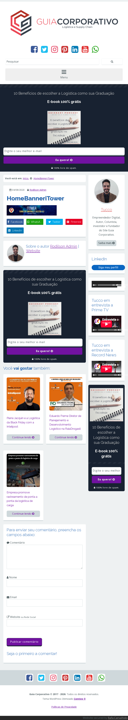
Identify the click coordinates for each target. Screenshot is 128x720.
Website (33, 251)
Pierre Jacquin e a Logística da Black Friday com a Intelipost (23, 422)
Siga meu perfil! (108, 267)
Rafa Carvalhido (118, 718)
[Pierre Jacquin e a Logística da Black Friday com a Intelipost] (23, 394)
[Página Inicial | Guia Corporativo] (64, 23)
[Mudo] (119, 330)
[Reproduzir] (93, 285)
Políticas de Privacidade (64, 706)
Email (13, 597)
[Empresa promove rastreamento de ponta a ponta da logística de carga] (23, 470)
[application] (106, 284)
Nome (12, 577)
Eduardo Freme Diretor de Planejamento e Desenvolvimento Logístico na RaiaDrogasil (65, 422)
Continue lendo (22, 437)
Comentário (17, 542)
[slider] (119, 285)
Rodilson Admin (38, 189)
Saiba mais (105, 243)
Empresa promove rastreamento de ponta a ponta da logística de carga (22, 499)
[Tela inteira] (121, 330)
